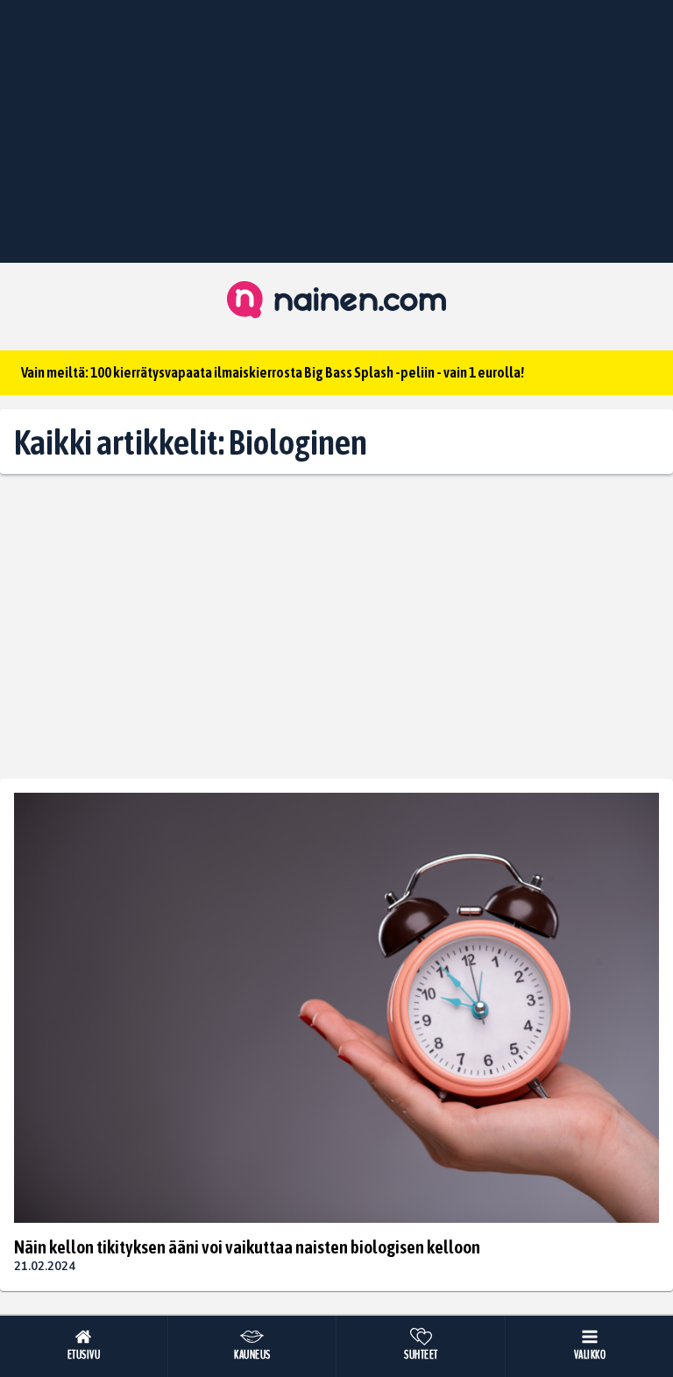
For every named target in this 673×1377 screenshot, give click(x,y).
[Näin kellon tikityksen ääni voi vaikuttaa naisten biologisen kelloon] (336, 1008)
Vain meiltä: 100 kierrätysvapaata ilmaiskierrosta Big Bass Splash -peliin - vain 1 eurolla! (272, 372)
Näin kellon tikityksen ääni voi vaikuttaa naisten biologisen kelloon (247, 1246)
